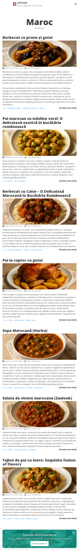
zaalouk (32, 450)
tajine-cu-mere (32, 519)
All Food (22, 2)
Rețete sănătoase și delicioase (30, 5)
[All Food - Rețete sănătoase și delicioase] (14, 4)
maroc (42, 108)
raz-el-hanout (37, 250)
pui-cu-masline (21, 181)
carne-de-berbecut (15, 250)
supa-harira (39, 388)
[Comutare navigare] (75, 4)
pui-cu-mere (20, 519)
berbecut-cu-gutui (14, 108)
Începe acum (38, 543)
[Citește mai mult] (68, 108)
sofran (30, 388)
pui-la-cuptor (31, 320)
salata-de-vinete (21, 450)
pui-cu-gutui (20, 320)
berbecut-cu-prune (30, 108)
